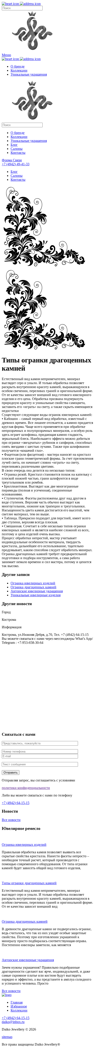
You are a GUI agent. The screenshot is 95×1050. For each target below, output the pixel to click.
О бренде (18, 66)
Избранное (19, 1006)
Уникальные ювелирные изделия (36, 595)
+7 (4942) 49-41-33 (15, 164)
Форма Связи (12, 160)
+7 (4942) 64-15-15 (15, 803)
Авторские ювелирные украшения (37, 591)
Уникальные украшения (29, 74)
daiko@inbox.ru (13, 1022)
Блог (14, 145)
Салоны (17, 149)
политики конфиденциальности (26, 788)
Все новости (11, 820)
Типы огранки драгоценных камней (29, 883)
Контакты (18, 152)
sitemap (7, 1037)
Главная (17, 1002)
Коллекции (19, 70)
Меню (6, 55)
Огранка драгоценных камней (33, 587)
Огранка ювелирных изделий (33, 583)
